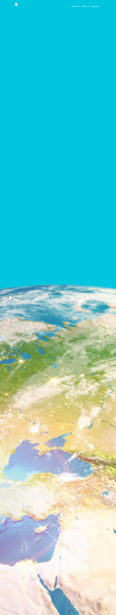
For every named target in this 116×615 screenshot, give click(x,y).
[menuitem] (76, 6)
